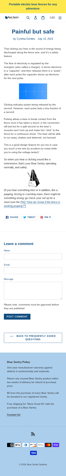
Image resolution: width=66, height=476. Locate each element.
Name (7, 250)
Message (8, 279)
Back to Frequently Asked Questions (36, 338)
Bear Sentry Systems (37, 464)
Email (7, 264)
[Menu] (60, 17)
